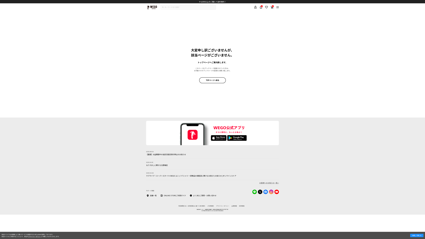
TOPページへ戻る (212, 80)
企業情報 (234, 206)
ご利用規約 (210, 206)
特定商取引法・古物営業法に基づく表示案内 (191, 206)
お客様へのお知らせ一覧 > (269, 183)
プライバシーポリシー (34, 236)
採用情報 (241, 206)
